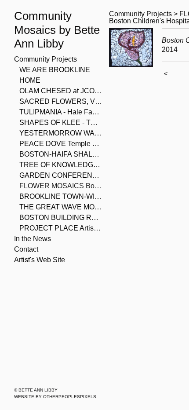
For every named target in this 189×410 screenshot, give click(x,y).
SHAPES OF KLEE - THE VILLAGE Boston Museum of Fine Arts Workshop (60, 122)
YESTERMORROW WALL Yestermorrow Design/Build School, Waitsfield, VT (60, 133)
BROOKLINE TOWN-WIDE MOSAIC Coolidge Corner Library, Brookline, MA (60, 196)
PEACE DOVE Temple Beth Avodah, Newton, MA (60, 143)
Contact (26, 249)
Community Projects (45, 59)
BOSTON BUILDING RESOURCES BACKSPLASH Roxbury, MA (60, 217)
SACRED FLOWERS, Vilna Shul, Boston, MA (60, 101)
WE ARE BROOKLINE (54, 69)
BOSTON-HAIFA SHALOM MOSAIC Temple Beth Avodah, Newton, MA (60, 154)
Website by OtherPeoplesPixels (55, 396)
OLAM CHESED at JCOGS (60, 91)
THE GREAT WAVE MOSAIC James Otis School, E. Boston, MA (60, 207)
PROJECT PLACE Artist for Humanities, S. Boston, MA (60, 228)
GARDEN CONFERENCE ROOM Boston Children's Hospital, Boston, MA (60, 175)
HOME (29, 80)
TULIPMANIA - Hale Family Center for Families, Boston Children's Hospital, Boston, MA (60, 112)
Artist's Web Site (39, 260)
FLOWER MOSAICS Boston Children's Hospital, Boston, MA (60, 186)
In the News (32, 238)
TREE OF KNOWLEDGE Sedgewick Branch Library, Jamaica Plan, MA (60, 164)
